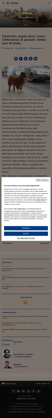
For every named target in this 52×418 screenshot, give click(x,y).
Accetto (26, 233)
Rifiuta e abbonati (42, 180)
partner (31, 211)
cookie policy (40, 200)
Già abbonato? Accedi (26, 238)
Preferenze (26, 228)
